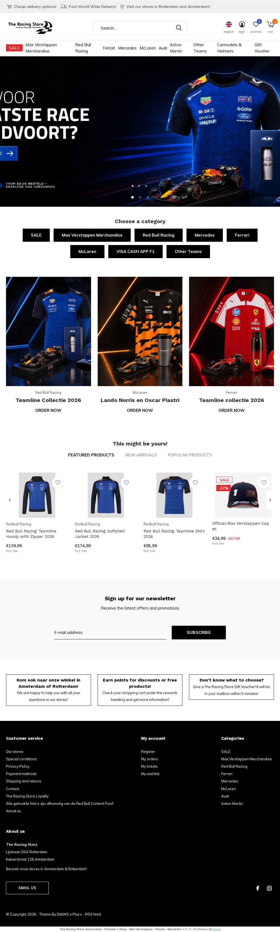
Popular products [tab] (190, 455)
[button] (132, 197)
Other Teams (200, 47)
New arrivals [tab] (141, 455)
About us (13, 811)
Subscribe (199, 632)
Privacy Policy (18, 766)
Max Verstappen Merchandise (41, 47)
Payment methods (21, 773)
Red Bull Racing (83, 47)
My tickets (149, 766)
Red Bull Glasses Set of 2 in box (38, 726)
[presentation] (10, 500)
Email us (27, 888)
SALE (14, 48)
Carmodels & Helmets (229, 47)
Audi (163, 48)
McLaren (147, 48)
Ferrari (109, 48)
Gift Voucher (262, 47)
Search (178, 28)
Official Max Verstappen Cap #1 (240, 526)
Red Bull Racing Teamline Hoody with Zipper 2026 (31, 534)
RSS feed (93, 914)
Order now (48, 410)
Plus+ (77, 914)
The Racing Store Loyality (27, 796)
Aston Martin (176, 47)
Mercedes (127, 48)
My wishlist (150, 773)
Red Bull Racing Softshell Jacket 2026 (100, 534)
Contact (12, 789)
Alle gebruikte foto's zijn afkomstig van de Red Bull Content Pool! (59, 803)
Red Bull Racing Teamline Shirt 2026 (174, 534)
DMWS (63, 914)
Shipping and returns (23, 781)
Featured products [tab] (91, 455)
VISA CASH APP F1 (135, 251)
